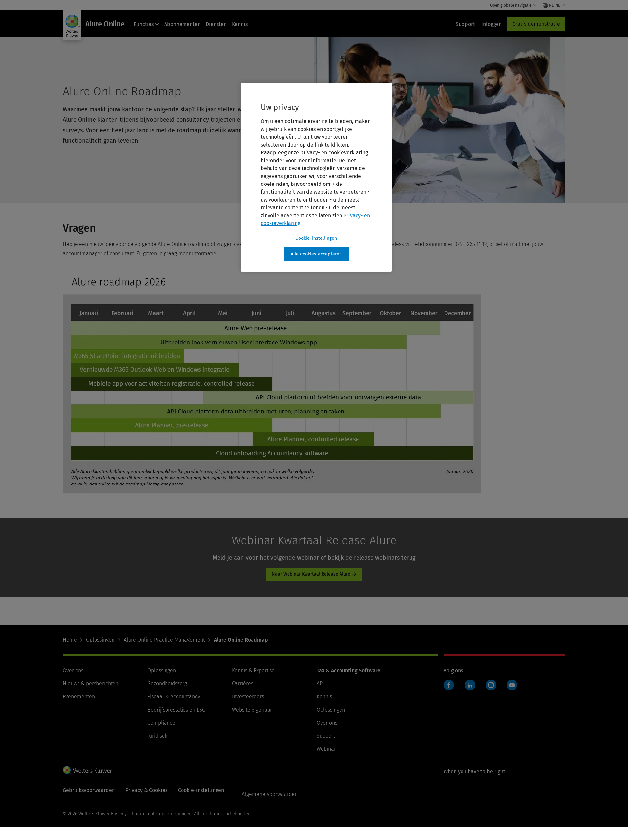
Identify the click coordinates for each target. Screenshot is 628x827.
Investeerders (248, 697)
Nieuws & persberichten (90, 683)
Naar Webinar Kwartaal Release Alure (311, 574)
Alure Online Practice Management (164, 640)
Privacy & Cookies (146, 790)
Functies (144, 24)
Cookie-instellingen (316, 238)
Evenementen (79, 697)
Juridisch (157, 736)
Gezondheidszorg (167, 683)
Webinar (326, 749)
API (320, 683)
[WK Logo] (87, 770)
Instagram (491, 685)
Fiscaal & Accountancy (174, 697)
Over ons (73, 670)
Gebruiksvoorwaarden (89, 790)
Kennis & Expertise (253, 670)
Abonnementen (182, 24)
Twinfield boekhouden (450, 688)
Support (326, 736)
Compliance (161, 723)
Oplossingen (100, 640)
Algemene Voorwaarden (270, 794)
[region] (316, 177)
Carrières (242, 683)
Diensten (216, 24)
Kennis (240, 24)
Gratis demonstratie (536, 24)
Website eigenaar (252, 710)
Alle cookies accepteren (316, 254)
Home (70, 640)
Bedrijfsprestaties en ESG (176, 710)
